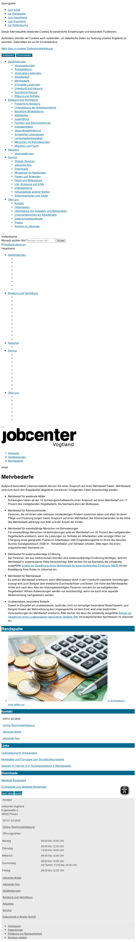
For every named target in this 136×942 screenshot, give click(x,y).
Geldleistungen (17, 61)
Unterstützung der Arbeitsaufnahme (35, 107)
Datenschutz (15, 930)
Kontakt (19, 203)
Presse (19, 222)
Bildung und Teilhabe (27, 96)
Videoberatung (23, 188)
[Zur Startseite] (13, 244)
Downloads (21, 169)
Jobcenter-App (23, 165)
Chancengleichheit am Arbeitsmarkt (36, 215)
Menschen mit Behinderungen (32, 142)
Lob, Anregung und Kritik (29, 184)
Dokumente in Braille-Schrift (19, 917)
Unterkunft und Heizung (28, 88)
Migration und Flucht (27, 146)
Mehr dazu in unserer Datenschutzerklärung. (27, 48)
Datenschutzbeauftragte (29, 218)
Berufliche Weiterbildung (29, 111)
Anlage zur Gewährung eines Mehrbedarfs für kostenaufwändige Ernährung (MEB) (70, 565)
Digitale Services (25, 161)
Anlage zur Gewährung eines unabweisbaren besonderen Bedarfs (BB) (69, 615)
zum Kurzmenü (17, 21)
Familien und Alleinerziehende (33, 123)
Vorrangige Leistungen (28, 73)
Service (12, 157)
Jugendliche (22, 119)
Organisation (22, 207)
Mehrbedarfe (22, 81)
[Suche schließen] (2, 233)
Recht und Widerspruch (28, 180)
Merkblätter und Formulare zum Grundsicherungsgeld (32, 759)
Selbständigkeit (24, 127)
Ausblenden (8, 55)
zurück (18, 793)
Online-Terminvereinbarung (19, 725)
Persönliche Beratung (27, 104)
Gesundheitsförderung (28, 130)
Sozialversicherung (26, 92)
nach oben (7, 793)
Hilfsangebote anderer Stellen (32, 192)
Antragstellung (23, 69)
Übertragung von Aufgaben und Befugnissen (41, 211)
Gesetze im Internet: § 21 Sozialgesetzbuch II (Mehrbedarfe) (36, 766)
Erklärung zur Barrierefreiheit (25, 934)
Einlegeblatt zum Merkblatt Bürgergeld (23, 787)
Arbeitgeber (21, 115)
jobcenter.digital (12, 732)
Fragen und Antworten (28, 176)
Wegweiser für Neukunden (30, 172)
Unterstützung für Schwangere (19, 753)
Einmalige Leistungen (27, 84)
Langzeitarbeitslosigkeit (28, 138)
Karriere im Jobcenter (27, 226)
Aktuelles (13, 150)
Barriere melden (17, 937)
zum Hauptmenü (17, 17)
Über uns (13, 199)
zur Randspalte (17, 13)
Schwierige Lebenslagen (29, 134)
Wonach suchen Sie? (14, 240)
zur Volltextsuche (18, 25)
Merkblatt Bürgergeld (13, 780)
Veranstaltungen (24, 153)
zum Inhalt (14, 10)
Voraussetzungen (25, 65)
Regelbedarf (22, 77)
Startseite (13, 453)
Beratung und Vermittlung (23, 100)
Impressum (14, 926)
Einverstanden (24, 55)
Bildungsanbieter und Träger (31, 195)
